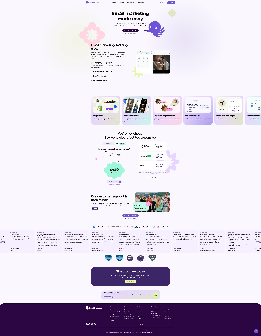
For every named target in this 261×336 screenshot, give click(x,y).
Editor (139, 314)
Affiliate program (128, 314)
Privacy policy (134, 330)
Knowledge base (128, 311)
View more (140, 324)
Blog (125, 309)
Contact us (113, 320)
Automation (141, 311)
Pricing (122, 2)
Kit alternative (167, 318)
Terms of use (112, 330)
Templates (140, 316)
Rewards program (129, 316)
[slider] (96, 159)
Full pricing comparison (152, 177)
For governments (168, 311)
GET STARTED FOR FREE (130, 30)
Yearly (120, 143)
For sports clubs (168, 309)
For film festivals (155, 317)
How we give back (115, 311)
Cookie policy (143, 330)
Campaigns (140, 309)
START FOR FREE (113, 182)
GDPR (150, 330)
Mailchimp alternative (169, 316)
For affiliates (167, 314)
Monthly (108, 143)
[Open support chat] (256, 331)
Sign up (171, 2)
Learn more (95, 208)
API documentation (129, 318)
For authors (154, 313)
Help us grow (114, 318)
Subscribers (108, 151)
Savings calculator (115, 316)
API (138, 322)
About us (112, 309)
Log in (161, 2)
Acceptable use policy (123, 330)
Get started (130, 281)
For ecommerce (155, 315)
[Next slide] (258, 241)
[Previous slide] (3, 241)
